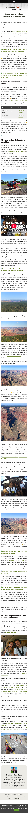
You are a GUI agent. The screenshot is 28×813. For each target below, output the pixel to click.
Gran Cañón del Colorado (14, 356)
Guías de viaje (14, 796)
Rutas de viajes (20, 796)
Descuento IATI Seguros (6, 796)
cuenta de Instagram (10, 632)
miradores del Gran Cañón (16, 560)
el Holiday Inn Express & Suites (16, 151)
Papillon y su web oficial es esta (18, 100)
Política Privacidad (17, 798)
